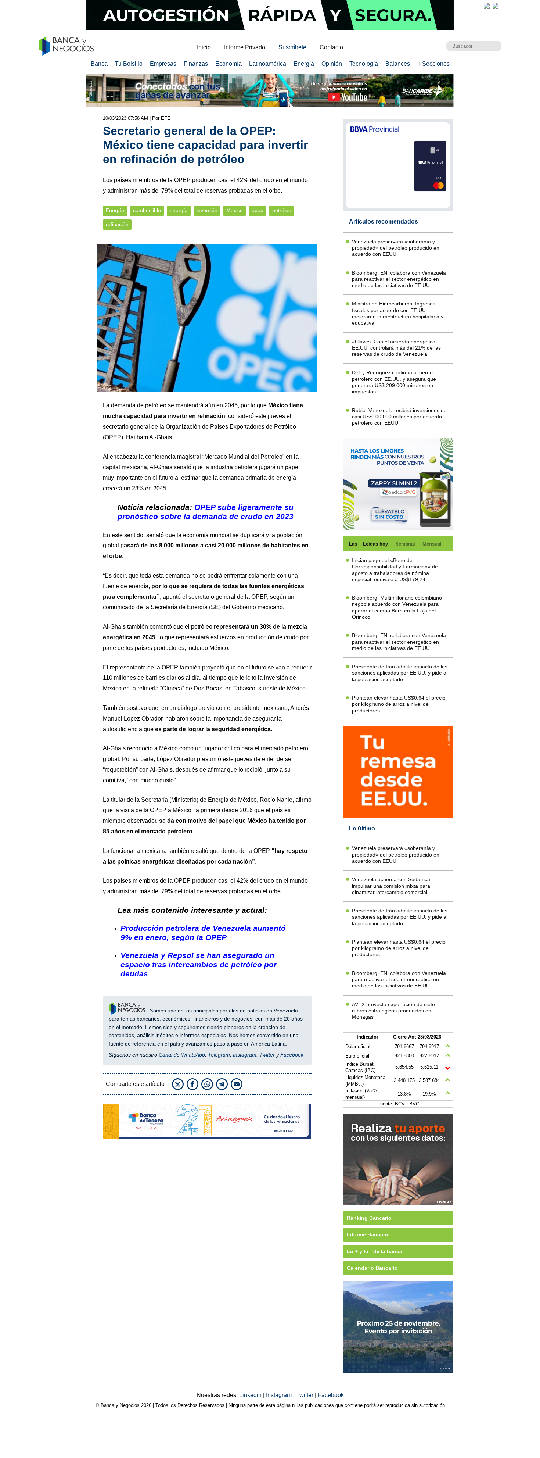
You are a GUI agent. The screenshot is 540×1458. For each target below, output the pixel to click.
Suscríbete (292, 47)
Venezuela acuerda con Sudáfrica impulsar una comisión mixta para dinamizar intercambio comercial (391, 885)
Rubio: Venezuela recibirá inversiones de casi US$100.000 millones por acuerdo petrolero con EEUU (399, 416)
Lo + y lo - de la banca (374, 1251)
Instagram (244, 1055)
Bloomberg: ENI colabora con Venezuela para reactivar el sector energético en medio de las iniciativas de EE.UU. (399, 279)
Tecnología (363, 64)
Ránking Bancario (369, 1218)
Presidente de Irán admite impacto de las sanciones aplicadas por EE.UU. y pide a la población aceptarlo (399, 673)
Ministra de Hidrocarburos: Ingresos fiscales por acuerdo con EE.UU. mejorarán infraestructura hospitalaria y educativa (397, 313)
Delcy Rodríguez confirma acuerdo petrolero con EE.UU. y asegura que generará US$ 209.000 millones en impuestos (394, 381)
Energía (304, 64)
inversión (207, 210)
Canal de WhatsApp (182, 1055)
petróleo (281, 210)
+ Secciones (433, 64)
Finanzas (196, 64)
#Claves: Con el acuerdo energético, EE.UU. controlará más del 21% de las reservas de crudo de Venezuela (396, 348)
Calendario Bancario (372, 1268)
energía (179, 210)
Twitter (267, 1055)
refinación (117, 224)
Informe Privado (244, 47)
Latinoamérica (267, 64)
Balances (397, 64)
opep (257, 210)
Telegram (219, 1055)
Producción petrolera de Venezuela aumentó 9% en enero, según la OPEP (203, 932)
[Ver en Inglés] (487, 6)
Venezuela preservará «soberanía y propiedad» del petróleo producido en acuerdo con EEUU (395, 248)
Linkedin (251, 1395)
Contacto (331, 47)
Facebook (291, 1055)
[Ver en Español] (495, 6)
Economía (228, 64)
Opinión (331, 64)
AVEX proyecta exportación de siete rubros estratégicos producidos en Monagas (393, 1010)
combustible (147, 210)
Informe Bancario (368, 1234)
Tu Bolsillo (129, 64)
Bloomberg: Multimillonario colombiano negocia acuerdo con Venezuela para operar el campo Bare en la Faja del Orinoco (397, 607)
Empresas (163, 64)
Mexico (234, 210)
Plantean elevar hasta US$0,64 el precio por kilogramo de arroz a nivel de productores (399, 704)
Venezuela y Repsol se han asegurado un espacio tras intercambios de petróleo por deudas (198, 964)
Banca (99, 64)
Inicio (204, 47)
